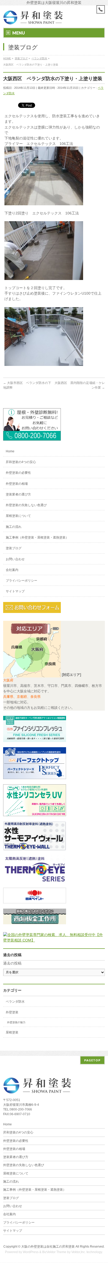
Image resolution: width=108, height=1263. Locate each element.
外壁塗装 (12, 1012)
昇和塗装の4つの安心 (21, 462)
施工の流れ (13, 527)
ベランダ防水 (15, 1001)
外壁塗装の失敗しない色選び (26, 505)
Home (10, 451)
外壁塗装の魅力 (16, 1022)
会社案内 (12, 570)
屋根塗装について (18, 516)
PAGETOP (92, 1060)
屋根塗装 (12, 1032)
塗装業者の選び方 (18, 494)
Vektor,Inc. (78, 1252)
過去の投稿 (12, 963)
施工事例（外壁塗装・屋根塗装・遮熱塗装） (37, 537)
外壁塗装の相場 (17, 484)
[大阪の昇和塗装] (32, 437)
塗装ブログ (13, 548)
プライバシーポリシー (21, 580)
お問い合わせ (15, 559)
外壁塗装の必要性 (18, 473)
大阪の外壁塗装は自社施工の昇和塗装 (48, 1246)
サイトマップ (15, 591)
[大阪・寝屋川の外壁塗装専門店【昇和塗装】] (33, 19)
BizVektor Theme (54, 1252)
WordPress (31, 1252)
